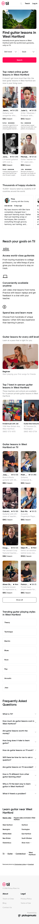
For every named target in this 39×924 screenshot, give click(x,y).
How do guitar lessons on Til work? (18, 750)
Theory (7, 622)
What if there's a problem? (14, 793)
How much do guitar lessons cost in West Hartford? (18, 722)
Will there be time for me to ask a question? (17, 758)
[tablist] (19, 819)
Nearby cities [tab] (7, 818)
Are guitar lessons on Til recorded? (18, 767)
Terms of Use (26, 903)
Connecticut (21, 854)
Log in (34, 3)
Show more (25, 843)
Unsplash (31, 864)
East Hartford (26, 834)
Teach (27, 3)
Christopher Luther (20, 864)
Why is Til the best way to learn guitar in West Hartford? (17, 785)
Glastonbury (7, 843)
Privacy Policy (26, 899)
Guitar (10, 854)
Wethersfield (7, 834)
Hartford (25, 825)
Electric (7, 641)
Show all (19, 600)
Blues (6, 650)
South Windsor (27, 838)
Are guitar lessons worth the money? (15, 732)
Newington (6, 829)
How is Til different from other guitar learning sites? (16, 775)
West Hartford (7, 825)
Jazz (6, 687)
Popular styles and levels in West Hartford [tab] (24, 818)
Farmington (26, 829)
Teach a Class (8, 899)
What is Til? (8, 714)
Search (19, 60)
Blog (4, 903)
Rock (6, 660)
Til (3, 854)
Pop (5, 669)
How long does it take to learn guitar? (16, 741)
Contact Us (7, 907)
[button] (34, 106)
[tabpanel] (19, 834)
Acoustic (7, 678)
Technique (8, 632)
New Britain (7, 838)
